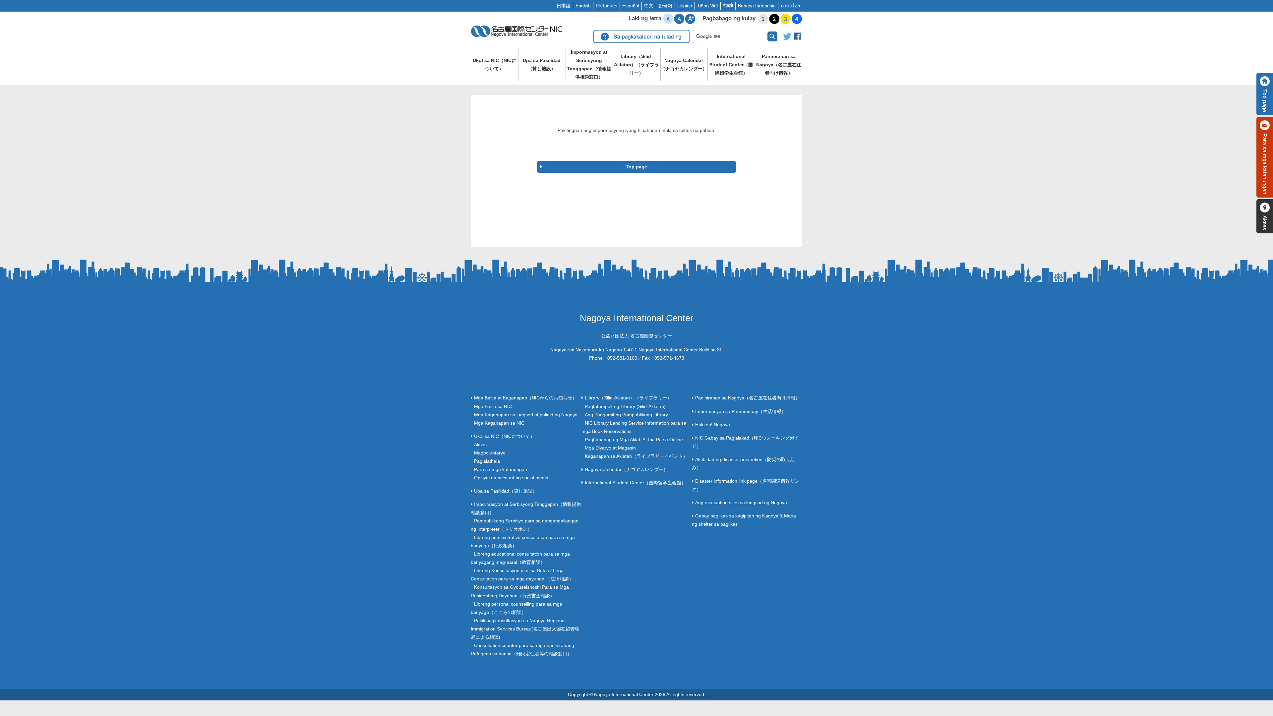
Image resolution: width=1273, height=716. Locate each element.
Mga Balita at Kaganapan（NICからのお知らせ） (525, 397)
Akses (480, 444)
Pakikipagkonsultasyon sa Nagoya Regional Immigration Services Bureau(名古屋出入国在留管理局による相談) (525, 629)
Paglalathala (487, 461)
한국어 (665, 5)
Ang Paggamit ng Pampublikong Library (626, 414)
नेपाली (728, 5)
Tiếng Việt (707, 5)
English (583, 5)
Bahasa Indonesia (757, 5)
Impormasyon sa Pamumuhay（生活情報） (740, 411)
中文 (648, 5)
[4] (797, 19)
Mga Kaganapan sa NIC (499, 423)
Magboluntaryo (490, 452)
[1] (763, 19)
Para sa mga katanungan (500, 469)
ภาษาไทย (790, 5)
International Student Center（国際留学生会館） (731, 65)
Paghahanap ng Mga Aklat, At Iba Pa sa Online (634, 439)
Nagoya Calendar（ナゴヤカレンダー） (684, 64)
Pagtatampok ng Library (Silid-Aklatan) (625, 406)
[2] (774, 19)
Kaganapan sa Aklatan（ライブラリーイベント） (636, 456)
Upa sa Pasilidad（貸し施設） (542, 64)
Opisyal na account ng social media (511, 477)
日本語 (564, 5)
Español (630, 5)
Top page (636, 166)
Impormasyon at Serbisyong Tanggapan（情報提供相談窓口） (589, 64)
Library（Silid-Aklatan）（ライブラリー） (636, 65)
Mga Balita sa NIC (493, 406)
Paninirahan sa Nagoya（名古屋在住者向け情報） (778, 65)
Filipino (684, 5)
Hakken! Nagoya (712, 424)
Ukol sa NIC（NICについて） (494, 64)
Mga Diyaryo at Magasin (610, 447)
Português (606, 5)
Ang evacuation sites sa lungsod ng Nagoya (741, 502)
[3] (785, 19)
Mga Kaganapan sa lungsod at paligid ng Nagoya (525, 414)
